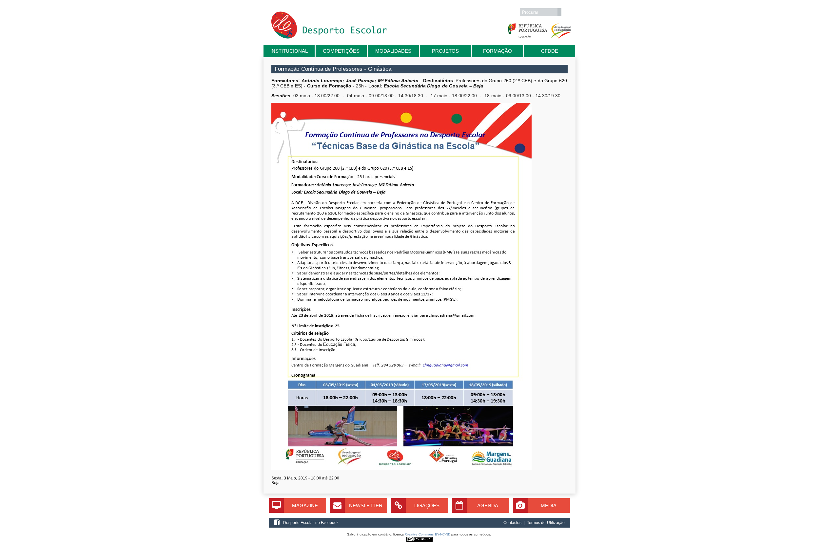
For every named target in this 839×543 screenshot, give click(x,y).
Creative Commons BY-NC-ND (427, 534)
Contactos (512, 523)
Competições (341, 51)
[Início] (329, 37)
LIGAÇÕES (426, 505)
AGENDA (487, 505)
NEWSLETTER (365, 505)
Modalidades (393, 51)
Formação (497, 51)
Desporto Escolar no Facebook (311, 522)
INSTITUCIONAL (289, 51)
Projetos (445, 51)
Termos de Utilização (546, 523)
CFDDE (549, 51)
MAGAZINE (305, 505)
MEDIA (548, 505)
